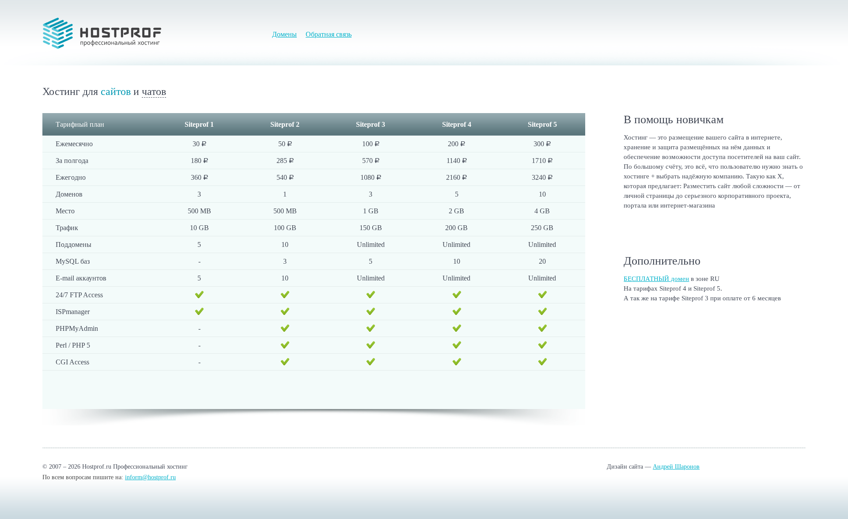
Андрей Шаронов (676, 466)
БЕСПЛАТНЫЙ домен (656, 278)
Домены (284, 34)
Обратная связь (329, 34)
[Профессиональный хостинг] (102, 33)
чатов (154, 91)
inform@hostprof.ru (150, 477)
